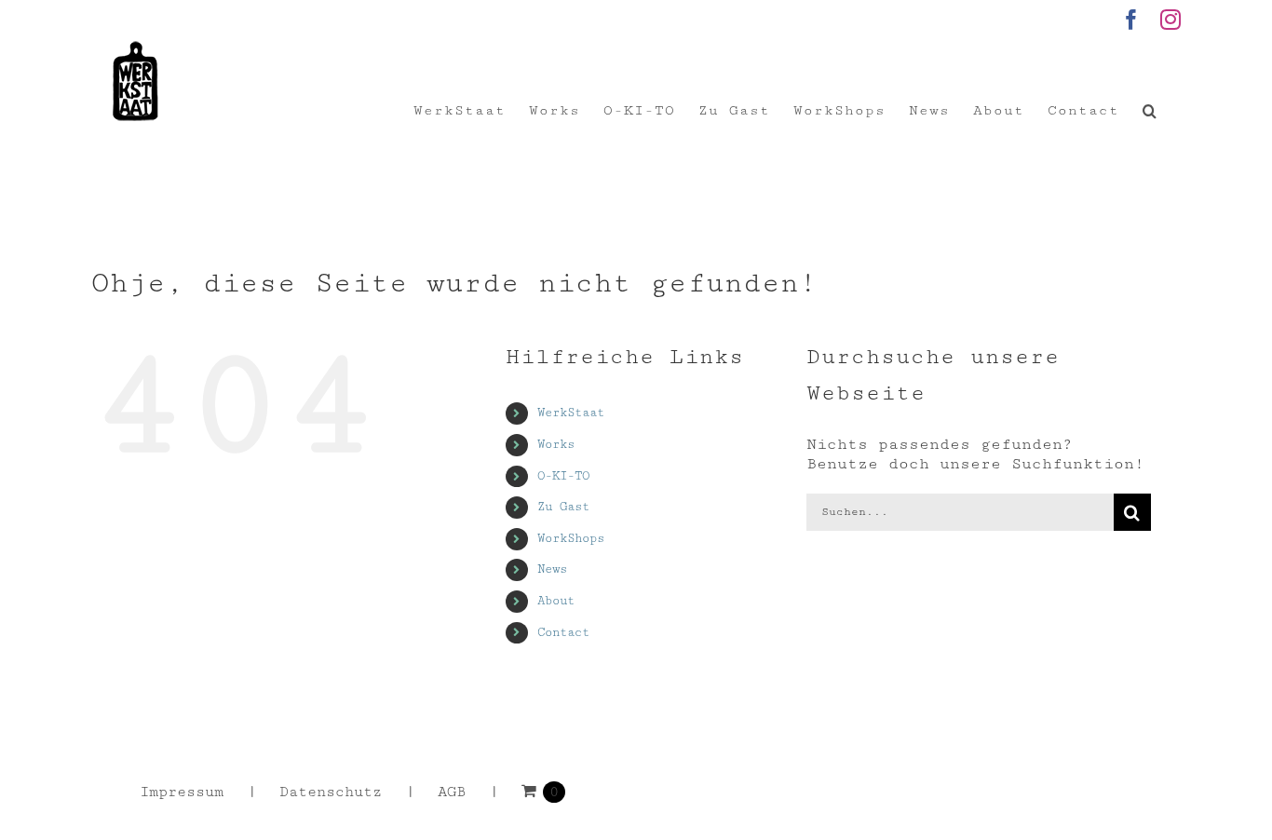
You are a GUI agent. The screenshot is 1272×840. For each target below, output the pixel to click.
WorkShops (570, 538)
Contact (563, 632)
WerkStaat (570, 412)
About (556, 600)
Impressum (181, 792)
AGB (452, 792)
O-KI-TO (563, 475)
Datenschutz (330, 792)
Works (556, 444)
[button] (1150, 111)
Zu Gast (563, 506)
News (552, 569)
